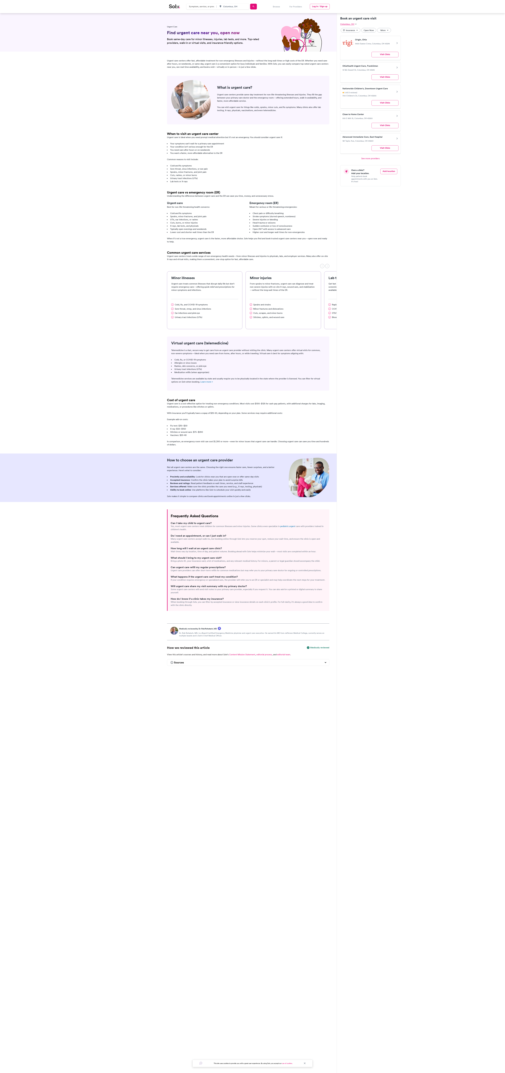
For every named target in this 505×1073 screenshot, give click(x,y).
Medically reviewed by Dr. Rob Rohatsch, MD (198, 628)
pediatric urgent (287, 526)
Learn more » (206, 381)
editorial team (283, 654)
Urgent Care (172, 27)
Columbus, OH (347, 24)
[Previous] (322, 266)
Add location (389, 171)
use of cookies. (287, 1063)
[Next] (327, 266)
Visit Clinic (385, 54)
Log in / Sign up (319, 6)
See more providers (370, 158)
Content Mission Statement (242, 654)
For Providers (295, 6)
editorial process (264, 654)
